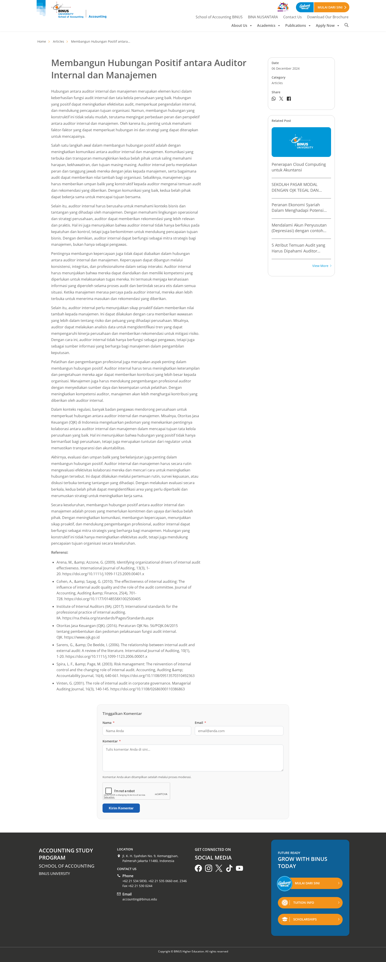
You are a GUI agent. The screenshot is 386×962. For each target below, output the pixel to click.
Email (200, 722)
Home (41, 41)
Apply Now (325, 25)
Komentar (112, 741)
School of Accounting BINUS (219, 17)
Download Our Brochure (327, 17)
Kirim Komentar (121, 808)
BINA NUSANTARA (263, 17)
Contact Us (292, 17)
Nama (109, 722)
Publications (295, 25)
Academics (266, 25)
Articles (58, 41)
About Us (239, 25)
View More (320, 266)
